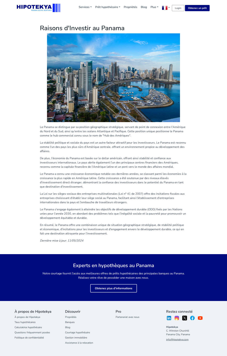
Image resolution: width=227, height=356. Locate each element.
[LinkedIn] (169, 319)
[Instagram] (177, 319)
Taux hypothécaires (25, 322)
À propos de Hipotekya (27, 317)
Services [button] (84, 7)
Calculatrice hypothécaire (28, 327)
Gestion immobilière (76, 337)
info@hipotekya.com (177, 339)
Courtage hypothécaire (77, 332)
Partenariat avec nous (127, 317)
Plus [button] (153, 7)
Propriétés (130, 7)
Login (178, 8)
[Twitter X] (184, 319)
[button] (165, 8)
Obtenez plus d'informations (113, 288)
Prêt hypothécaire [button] (106, 7)
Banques (70, 322)
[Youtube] (200, 319)
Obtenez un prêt (197, 8)
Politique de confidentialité (29, 337)
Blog (144, 7)
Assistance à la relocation (79, 342)
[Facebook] (192, 319)
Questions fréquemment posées (32, 332)
